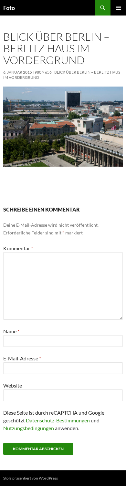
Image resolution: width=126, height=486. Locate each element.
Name (11, 331)
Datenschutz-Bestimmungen (58, 420)
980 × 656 (43, 72)
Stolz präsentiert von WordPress (30, 478)
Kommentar (18, 248)
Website (12, 385)
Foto (9, 7)
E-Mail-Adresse (22, 358)
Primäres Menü (118, 8)
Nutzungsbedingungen (28, 428)
